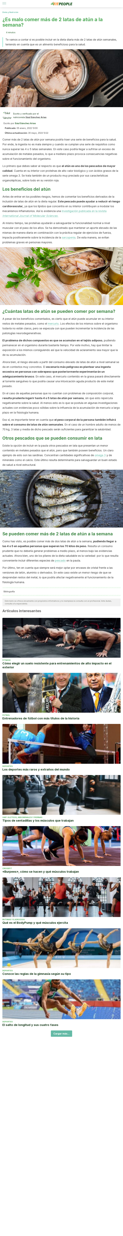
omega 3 (100, 455)
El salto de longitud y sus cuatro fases (30, 1025)
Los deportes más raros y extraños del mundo (36, 769)
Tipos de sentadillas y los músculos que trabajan (38, 820)
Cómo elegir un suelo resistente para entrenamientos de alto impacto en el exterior (56, 665)
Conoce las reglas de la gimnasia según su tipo (36, 974)
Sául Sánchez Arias (36, 117)
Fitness (6, 660)
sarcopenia (68, 237)
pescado (60, 560)
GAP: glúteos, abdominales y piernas (22, 817)
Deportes (7, 766)
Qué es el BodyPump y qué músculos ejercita (35, 923)
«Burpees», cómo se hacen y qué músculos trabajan (40, 871)
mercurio (53, 323)
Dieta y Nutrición (10, 12)
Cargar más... (61, 1033)
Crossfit (7, 868)
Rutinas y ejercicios (13, 919)
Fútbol (6, 715)
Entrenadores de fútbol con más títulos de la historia (40, 718)
